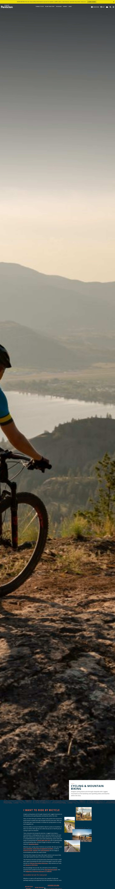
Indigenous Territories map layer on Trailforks (39, 871)
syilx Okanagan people (50, 869)
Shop (70, 6)
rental (34, 848)
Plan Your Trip (50, 6)
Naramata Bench (33, 844)
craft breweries (44, 850)
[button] (113, 7)
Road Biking (39, 887)
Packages (59, 6)
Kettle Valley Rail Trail (43, 840)
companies (29, 848)
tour (24, 848)
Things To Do (40, 6)
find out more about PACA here (39, 863)
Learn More (92, 2)
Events (65, 6)
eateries (35, 850)
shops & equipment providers (44, 848)
